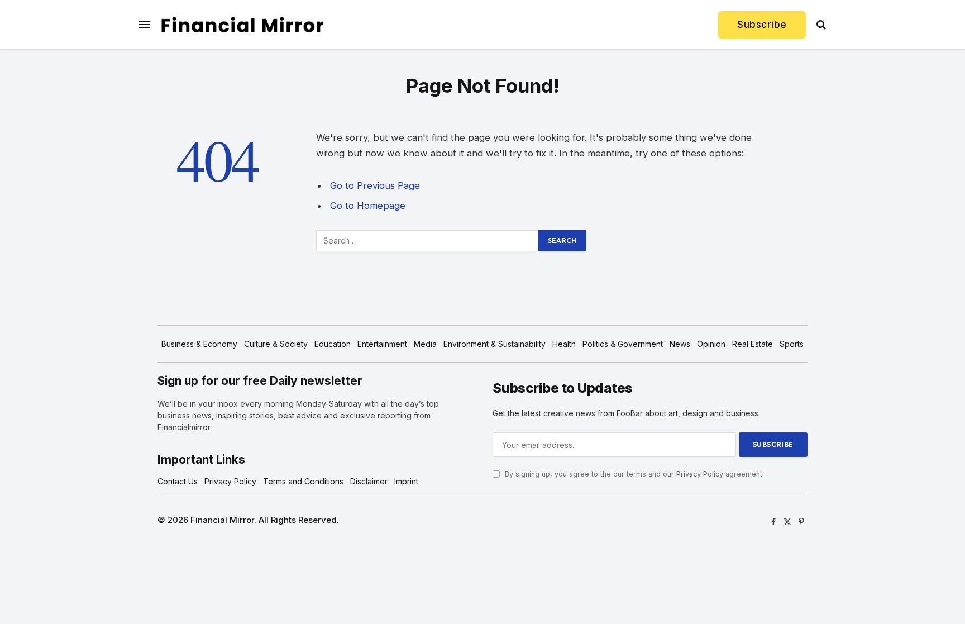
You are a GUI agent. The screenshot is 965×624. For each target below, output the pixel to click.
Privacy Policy (699, 474)
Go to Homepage (367, 205)
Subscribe (762, 24)
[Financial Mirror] (242, 25)
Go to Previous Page (375, 185)
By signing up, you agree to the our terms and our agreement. (633, 474)
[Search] (820, 24)
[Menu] (144, 24)
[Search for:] (427, 240)
